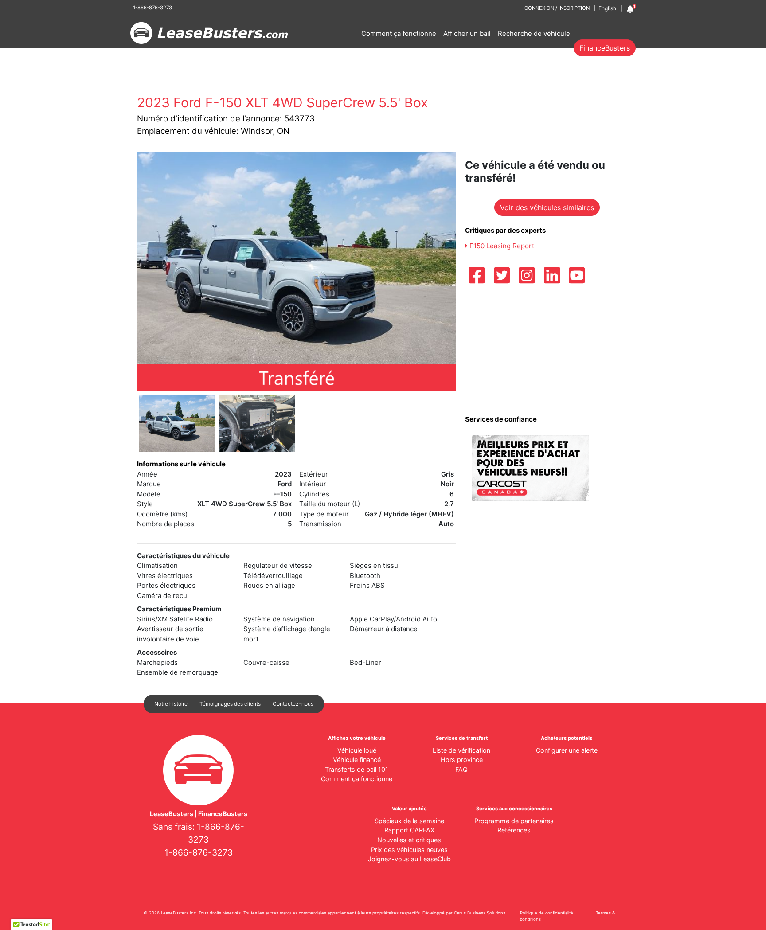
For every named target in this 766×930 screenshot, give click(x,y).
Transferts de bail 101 (356, 769)
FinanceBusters (604, 47)
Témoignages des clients (230, 703)
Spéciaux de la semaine (409, 820)
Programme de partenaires (514, 820)
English (607, 8)
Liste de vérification (461, 750)
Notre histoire (171, 703)
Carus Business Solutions (479, 912)
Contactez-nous (293, 703)
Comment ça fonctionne (398, 33)
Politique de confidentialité (546, 912)
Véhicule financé (357, 759)
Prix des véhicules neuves (409, 849)
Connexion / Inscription (557, 8)
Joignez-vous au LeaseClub (409, 859)
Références (514, 830)
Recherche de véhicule (534, 33)
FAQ (461, 769)
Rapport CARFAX (409, 830)
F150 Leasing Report (501, 246)
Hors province (462, 759)
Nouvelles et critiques (409, 840)
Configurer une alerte (567, 750)
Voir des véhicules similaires (547, 207)
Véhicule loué (356, 750)
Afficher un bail (467, 33)
